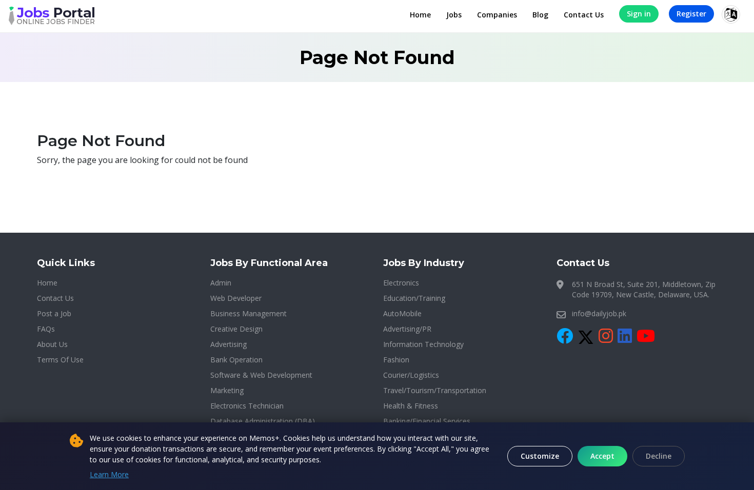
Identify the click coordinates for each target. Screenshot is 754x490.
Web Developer (236, 298)
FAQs (46, 329)
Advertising (228, 344)
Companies (497, 14)
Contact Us (584, 14)
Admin (220, 283)
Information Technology (423, 344)
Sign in (639, 13)
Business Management (248, 313)
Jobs (454, 14)
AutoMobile (402, 313)
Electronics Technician (247, 406)
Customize (540, 456)
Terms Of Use (60, 359)
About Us (52, 344)
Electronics (401, 283)
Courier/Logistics (411, 375)
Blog (540, 14)
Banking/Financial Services (426, 421)
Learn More (109, 474)
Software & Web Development (261, 375)
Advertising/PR (407, 329)
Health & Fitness (410, 406)
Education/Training (414, 298)
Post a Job (54, 313)
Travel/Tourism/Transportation (434, 390)
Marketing (227, 390)
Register (691, 13)
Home (420, 14)
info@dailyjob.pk (599, 313)
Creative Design (236, 329)
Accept (602, 456)
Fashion (396, 359)
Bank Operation (236, 359)
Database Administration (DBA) (262, 421)
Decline (658, 456)
